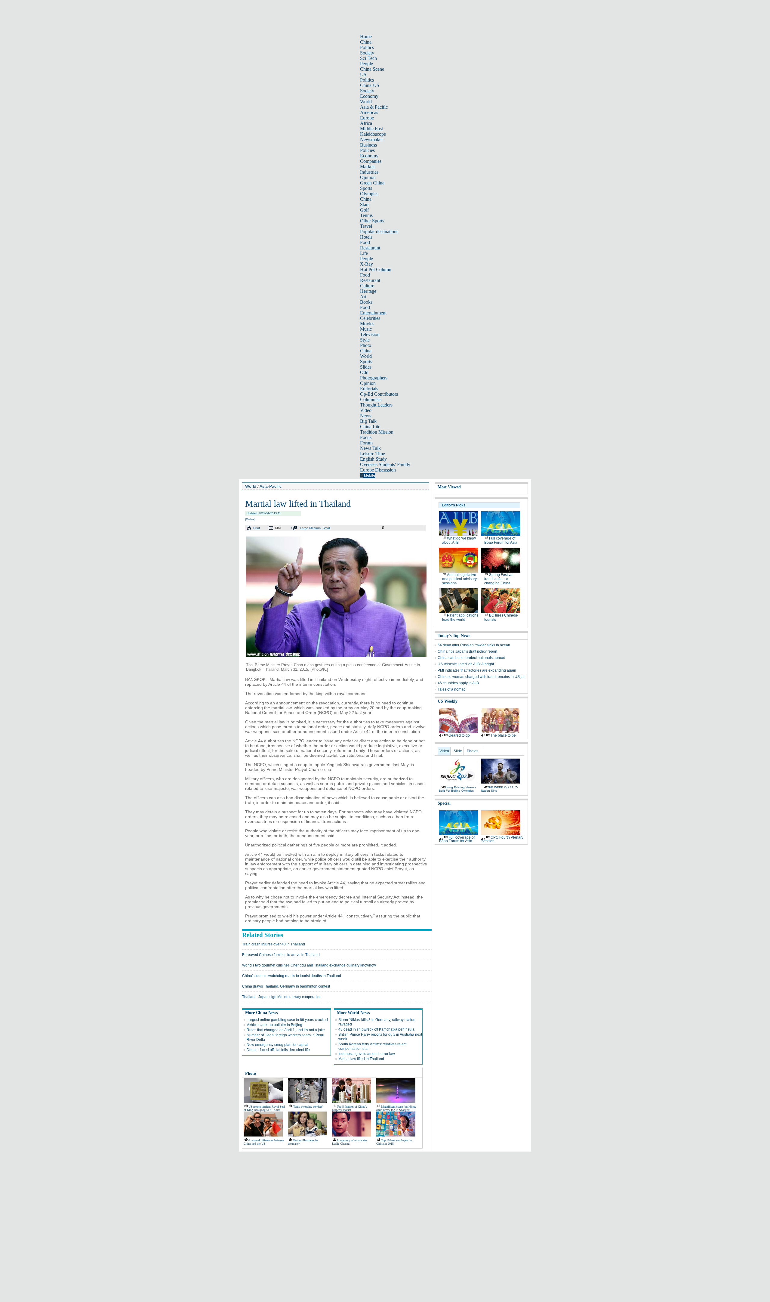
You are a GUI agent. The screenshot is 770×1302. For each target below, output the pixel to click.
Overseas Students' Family (385, 464)
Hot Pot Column (375, 269)
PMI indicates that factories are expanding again (477, 670)
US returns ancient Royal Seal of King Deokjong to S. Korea (264, 1108)
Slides (365, 367)
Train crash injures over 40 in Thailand (273, 944)
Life (364, 253)
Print (256, 528)
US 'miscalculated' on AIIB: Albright (466, 664)
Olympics (369, 193)
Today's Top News (454, 635)
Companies (370, 161)
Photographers (373, 377)
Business (368, 144)
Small (326, 528)
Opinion (368, 177)
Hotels (366, 237)
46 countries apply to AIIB (458, 683)
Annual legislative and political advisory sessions (459, 579)
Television (370, 334)
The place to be (503, 735)
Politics (367, 47)
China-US (369, 85)
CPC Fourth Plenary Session (502, 839)
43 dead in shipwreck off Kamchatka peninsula (376, 1029)
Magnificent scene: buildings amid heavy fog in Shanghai (396, 1108)
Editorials (369, 388)
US (363, 74)
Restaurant (370, 247)
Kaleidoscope (373, 134)
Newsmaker (371, 139)
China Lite (370, 426)
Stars (364, 204)
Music (366, 329)
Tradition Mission (376, 432)
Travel (366, 226)
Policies (367, 150)
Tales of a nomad (452, 689)
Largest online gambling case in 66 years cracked (287, 1020)
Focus (365, 437)
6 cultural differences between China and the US (264, 1142)
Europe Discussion (378, 469)
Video (365, 410)
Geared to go (459, 735)
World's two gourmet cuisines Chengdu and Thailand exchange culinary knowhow (309, 965)
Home (366, 36)
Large (304, 528)
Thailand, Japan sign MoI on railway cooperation (282, 997)
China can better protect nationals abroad (471, 658)
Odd (364, 372)
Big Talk (368, 421)
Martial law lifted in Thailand (361, 1059)
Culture (367, 285)
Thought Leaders (376, 404)
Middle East (371, 128)
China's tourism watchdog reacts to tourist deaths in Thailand (291, 976)
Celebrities (370, 318)
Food (365, 242)
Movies (367, 323)
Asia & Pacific (374, 107)
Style (365, 339)
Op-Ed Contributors (379, 394)
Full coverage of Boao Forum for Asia (500, 540)
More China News (261, 1012)
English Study (373, 459)
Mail (278, 528)
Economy (369, 96)
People (366, 63)
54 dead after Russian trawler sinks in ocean (474, 645)
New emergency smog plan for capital (277, 1045)
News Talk (370, 448)
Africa (366, 123)
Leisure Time (372, 453)
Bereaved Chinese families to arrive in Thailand (281, 955)
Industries (369, 172)
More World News (353, 1012)
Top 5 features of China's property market (349, 1108)
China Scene (372, 69)
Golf (364, 209)
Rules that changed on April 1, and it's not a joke (286, 1030)
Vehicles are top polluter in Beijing (274, 1025)
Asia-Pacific (271, 486)
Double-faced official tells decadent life (278, 1050)
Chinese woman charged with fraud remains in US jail (481, 677)
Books (366, 302)
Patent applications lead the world (460, 617)
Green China (372, 182)
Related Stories (262, 935)
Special (444, 803)
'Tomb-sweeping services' (308, 1106)
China (365, 42)
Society (367, 52)
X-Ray (366, 264)
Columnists (370, 399)
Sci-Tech (368, 58)
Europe (367, 117)
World (366, 101)
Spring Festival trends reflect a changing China (498, 579)
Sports (366, 188)
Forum (366, 442)
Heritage (368, 291)
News (365, 415)
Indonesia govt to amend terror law (366, 1054)
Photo (365, 345)
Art (363, 296)
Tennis (366, 215)
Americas (369, 112)
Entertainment (373, 312)
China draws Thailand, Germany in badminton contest (286, 986)
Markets (367, 166)
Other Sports (372, 220)
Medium (315, 528)
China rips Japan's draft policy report (467, 651)
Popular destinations (379, 231)
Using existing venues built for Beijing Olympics (457, 789)
